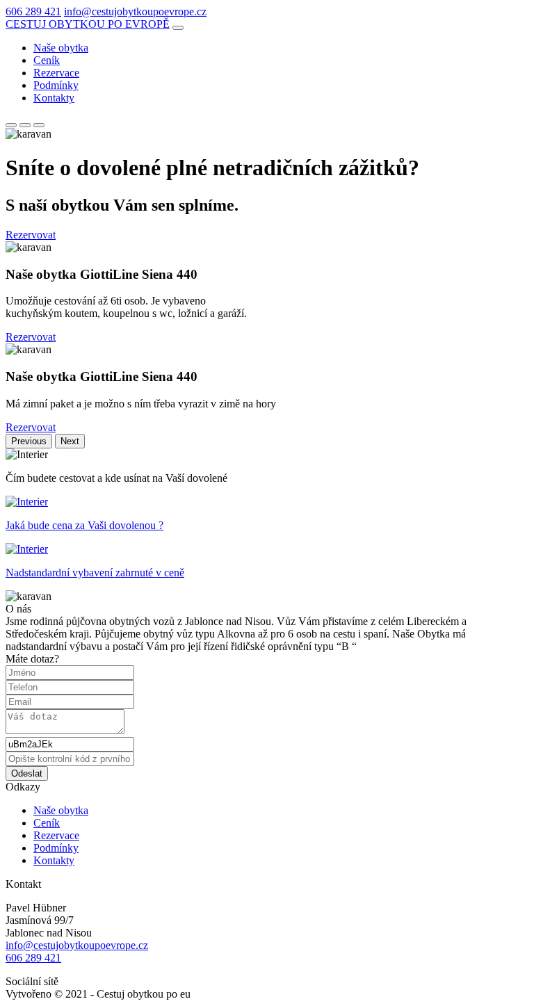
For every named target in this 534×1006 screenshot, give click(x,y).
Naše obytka (60, 48)
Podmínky (56, 85)
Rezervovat (31, 235)
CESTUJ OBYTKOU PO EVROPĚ (88, 24)
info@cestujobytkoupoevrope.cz (135, 11)
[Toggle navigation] (178, 28)
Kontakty (53, 98)
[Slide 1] (11, 125)
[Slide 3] (38, 125)
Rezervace (56, 73)
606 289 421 (33, 11)
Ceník (46, 60)
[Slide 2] (25, 125)
